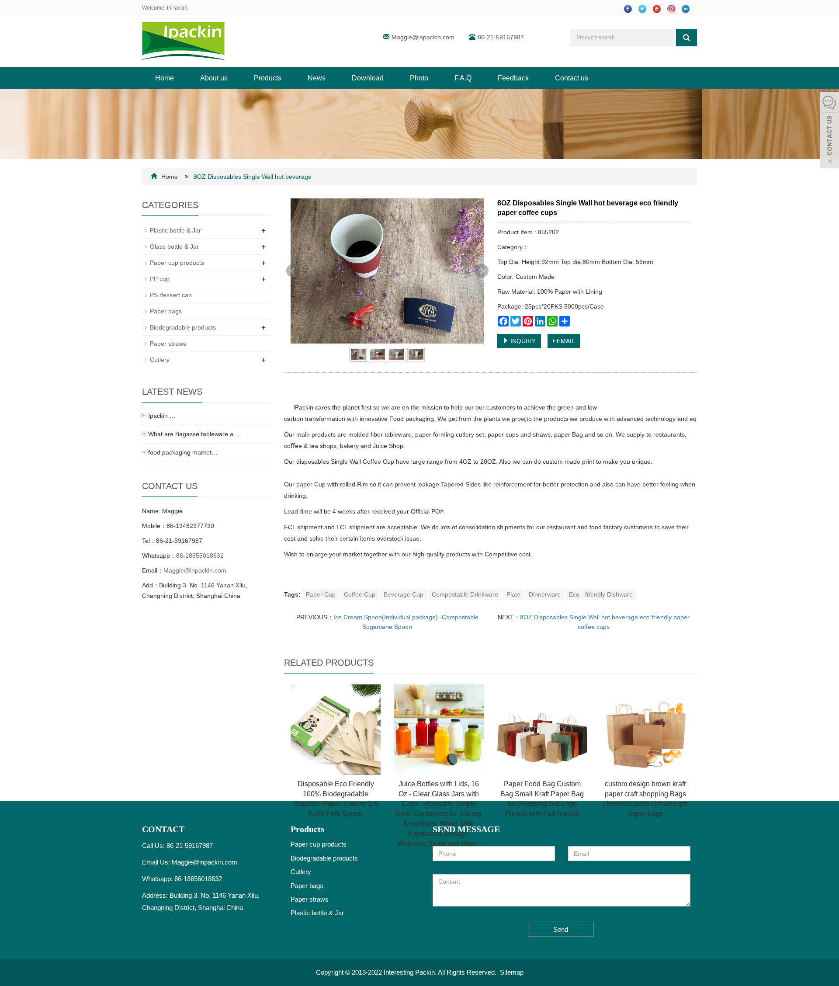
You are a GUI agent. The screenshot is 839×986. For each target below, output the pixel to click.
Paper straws (168, 343)
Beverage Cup (403, 594)
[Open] (829, 131)
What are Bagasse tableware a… (193, 434)
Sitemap (512, 972)
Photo (419, 78)
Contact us (571, 78)
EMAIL (565, 340)
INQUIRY (522, 340)
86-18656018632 (200, 555)
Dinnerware (545, 594)
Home (164, 78)
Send (560, 929)
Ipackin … (162, 415)
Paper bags (166, 311)
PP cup (160, 278)
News (317, 78)
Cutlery (160, 359)
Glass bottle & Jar (174, 246)
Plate (513, 594)
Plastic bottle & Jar (175, 230)
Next (482, 271)
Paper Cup (321, 594)
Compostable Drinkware (465, 594)
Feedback (513, 78)
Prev (293, 271)
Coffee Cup (359, 594)
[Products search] (686, 37)
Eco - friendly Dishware (601, 594)
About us (214, 78)
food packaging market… (183, 452)
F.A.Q (463, 78)
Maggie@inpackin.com (423, 37)
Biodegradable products (183, 327)
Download (368, 78)
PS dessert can (171, 295)
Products (267, 78)
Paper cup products (177, 262)
